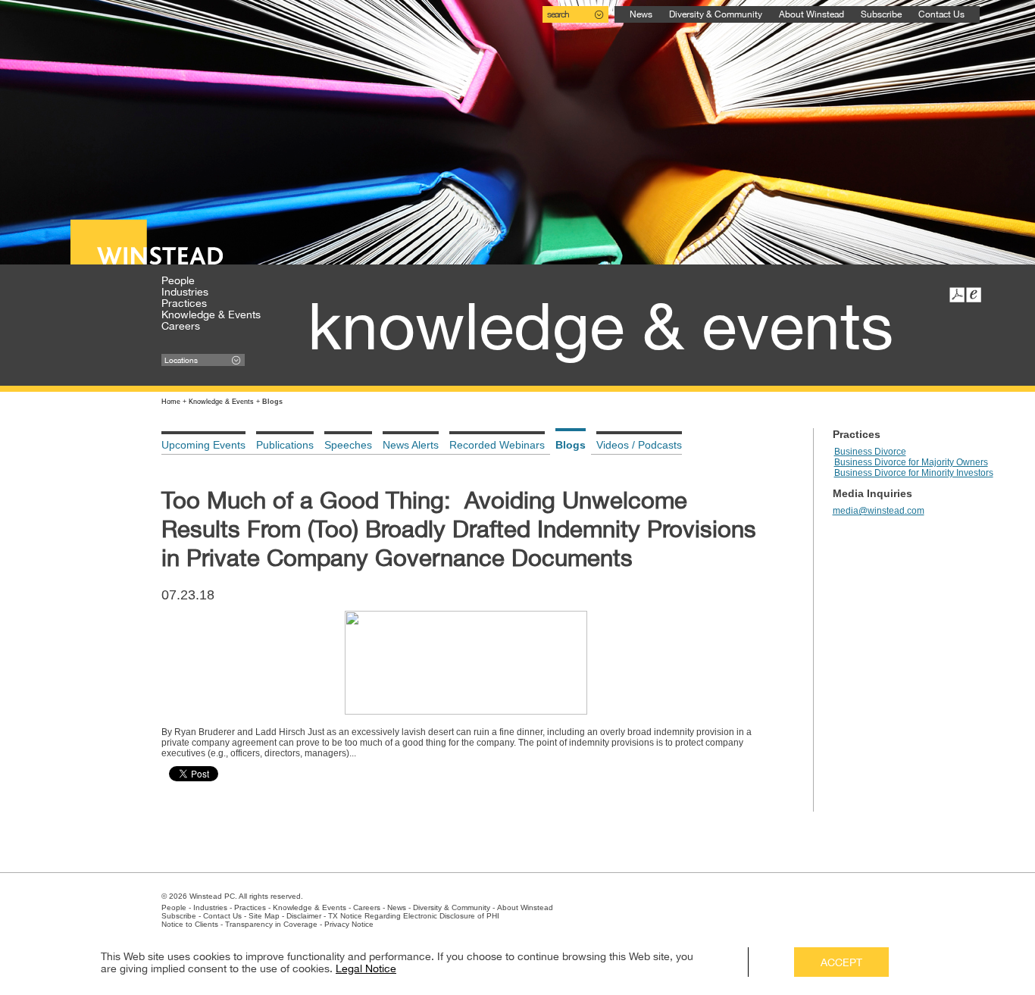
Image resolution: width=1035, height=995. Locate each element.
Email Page (973, 294)
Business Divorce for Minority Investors (913, 473)
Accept (841, 962)
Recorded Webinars (497, 445)
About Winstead (811, 14)
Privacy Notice (349, 924)
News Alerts (411, 445)
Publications (285, 445)
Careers (180, 326)
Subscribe (881, 14)
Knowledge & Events (211, 314)
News (641, 14)
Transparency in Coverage (271, 924)
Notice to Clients (189, 924)
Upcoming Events (203, 445)
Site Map (264, 916)
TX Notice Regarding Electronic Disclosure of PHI (413, 916)
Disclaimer (303, 916)
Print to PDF (957, 294)
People (178, 280)
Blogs (570, 445)
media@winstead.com (878, 510)
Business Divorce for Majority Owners (911, 462)
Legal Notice (366, 968)
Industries (184, 291)
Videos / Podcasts (639, 445)
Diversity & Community (715, 14)
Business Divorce (870, 451)
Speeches (348, 445)
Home (170, 401)
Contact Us (941, 14)
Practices (184, 303)
